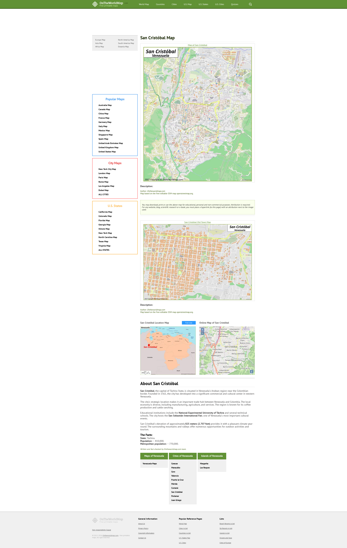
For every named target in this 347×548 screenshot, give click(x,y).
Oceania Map (123, 46)
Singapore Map (106, 134)
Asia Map (99, 43)
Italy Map (103, 126)
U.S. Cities (219, 4)
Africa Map (99, 46)
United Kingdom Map (108, 147)
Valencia (175, 475)
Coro (173, 471)
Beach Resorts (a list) (227, 524)
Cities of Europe (225, 543)
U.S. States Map (184, 538)
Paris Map (103, 177)
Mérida (174, 484)
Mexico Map (104, 130)
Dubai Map (104, 190)
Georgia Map (104, 224)
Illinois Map (104, 228)
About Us (141, 524)
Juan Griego (176, 500)
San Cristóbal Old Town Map (197, 222)
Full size (188, 323)
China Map (103, 113)
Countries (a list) (185, 533)
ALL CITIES (103, 194)
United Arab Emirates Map (111, 143)
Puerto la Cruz (177, 480)
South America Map (126, 43)
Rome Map (103, 181)
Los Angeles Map (106, 186)
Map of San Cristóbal (197, 45)
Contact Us (142, 538)
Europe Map (100, 40)
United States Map (107, 151)
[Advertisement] (173, 22)
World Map (144, 4)
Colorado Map (105, 216)
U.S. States (203, 4)
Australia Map (105, 105)
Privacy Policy (143, 528)
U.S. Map (188, 4)
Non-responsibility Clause (101, 530)
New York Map (105, 233)
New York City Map (107, 169)
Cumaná (174, 488)
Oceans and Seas (226, 538)
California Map (105, 211)
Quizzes (234, 4)
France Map (104, 117)
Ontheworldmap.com (110, 535)
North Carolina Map (108, 237)
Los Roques (205, 467)
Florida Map (104, 220)
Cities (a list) (183, 528)
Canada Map (104, 109)
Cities (174, 4)
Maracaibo (175, 467)
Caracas (174, 463)
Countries (160, 4)
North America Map (126, 40)
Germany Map (105, 122)
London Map (104, 173)
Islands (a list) (225, 533)
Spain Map (103, 138)
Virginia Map (104, 245)
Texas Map (103, 241)
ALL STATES (104, 250)
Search (250, 4)
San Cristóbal (176, 492)
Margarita (204, 463)
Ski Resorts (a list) (226, 528)
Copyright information (146, 533)
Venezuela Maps (150, 463)
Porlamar (175, 496)
